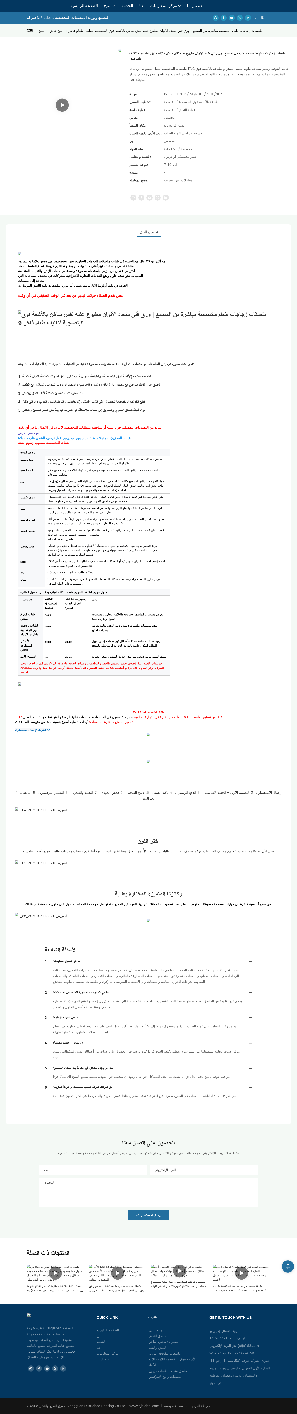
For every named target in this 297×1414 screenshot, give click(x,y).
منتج (41, 31)
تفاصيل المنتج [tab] (148, 232)
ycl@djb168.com (245, 1346)
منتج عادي (56, 31)
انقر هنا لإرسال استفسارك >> (32, 729)
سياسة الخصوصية (187, 1406)
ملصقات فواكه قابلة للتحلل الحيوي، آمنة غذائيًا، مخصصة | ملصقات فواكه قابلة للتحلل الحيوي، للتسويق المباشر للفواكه (178, 1284)
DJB (30, 31)
